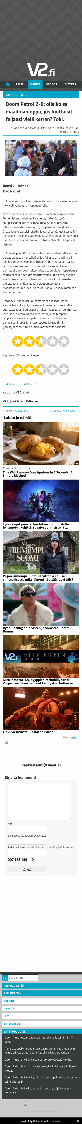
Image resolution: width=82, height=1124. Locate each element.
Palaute (9, 1008)
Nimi (10, 824)
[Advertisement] (41, 923)
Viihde (35, 84)
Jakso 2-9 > (30, 383)
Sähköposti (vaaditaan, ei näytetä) (27, 835)
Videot (51, 84)
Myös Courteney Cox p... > (64, 410)
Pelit (19, 84)
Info (7, 1016)
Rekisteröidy (12, 993)
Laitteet (69, 84)
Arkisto (9, 1001)
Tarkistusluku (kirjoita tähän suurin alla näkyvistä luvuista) (40, 847)
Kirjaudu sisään (14, 986)
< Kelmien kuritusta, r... (15, 410)
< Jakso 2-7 (10, 383)
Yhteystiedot (12, 1024)
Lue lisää (54, 1121)
